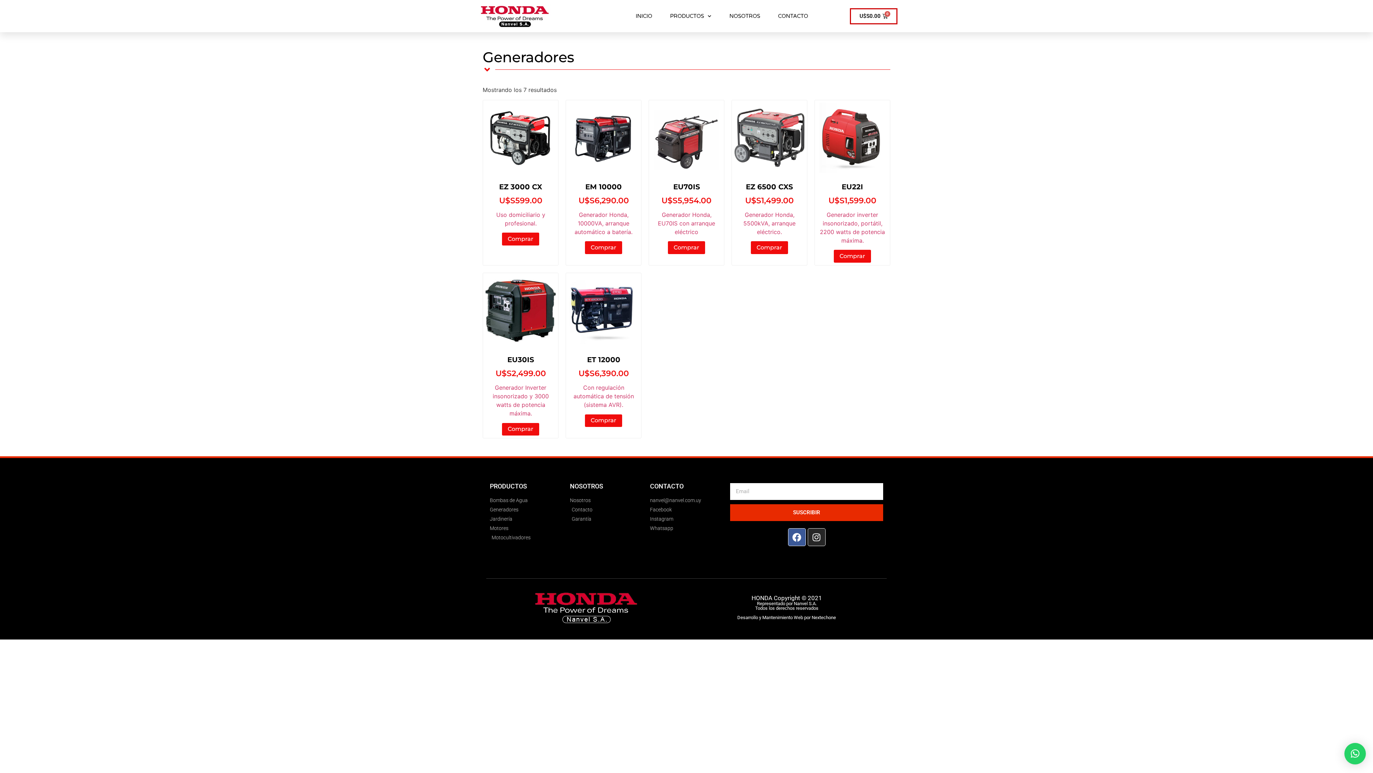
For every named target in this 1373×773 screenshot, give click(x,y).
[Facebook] (797, 537)
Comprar (520, 238)
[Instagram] (817, 537)
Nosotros (744, 16)
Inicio (644, 16)
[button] (1355, 753)
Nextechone (824, 617)
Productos (687, 16)
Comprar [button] (603, 247)
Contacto (793, 16)
